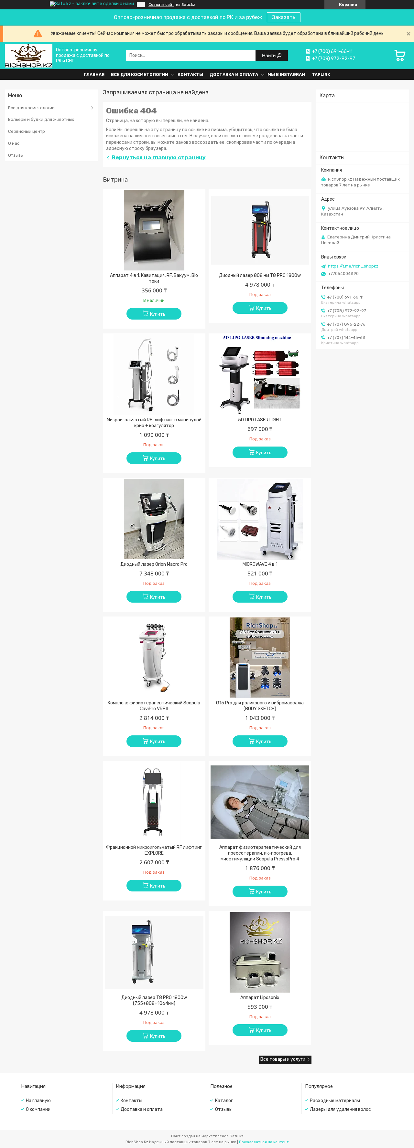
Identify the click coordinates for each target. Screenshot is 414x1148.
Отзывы (16, 155)
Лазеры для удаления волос (340, 1109)
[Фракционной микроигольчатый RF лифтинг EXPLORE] (154, 802)
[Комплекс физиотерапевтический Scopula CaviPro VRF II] (154, 657)
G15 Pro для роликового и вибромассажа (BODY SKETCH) (260, 705)
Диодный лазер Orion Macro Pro (154, 564)
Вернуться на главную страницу (159, 157)
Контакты (190, 74)
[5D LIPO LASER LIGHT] (260, 374)
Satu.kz (236, 1136)
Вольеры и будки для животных (41, 119)
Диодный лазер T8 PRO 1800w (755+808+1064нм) (154, 1000)
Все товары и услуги (282, 1059)
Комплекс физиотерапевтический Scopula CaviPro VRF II (154, 705)
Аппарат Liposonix (259, 997)
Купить (157, 314)
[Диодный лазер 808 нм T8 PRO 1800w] (260, 230)
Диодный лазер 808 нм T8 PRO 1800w (260, 275)
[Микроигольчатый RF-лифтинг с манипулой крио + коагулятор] (154, 374)
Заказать (283, 17)
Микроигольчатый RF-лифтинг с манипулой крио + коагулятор (154, 422)
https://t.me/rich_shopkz (353, 266)
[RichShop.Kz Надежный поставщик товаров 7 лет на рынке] (28, 55)
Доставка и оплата (234, 74)
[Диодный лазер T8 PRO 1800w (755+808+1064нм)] (154, 952)
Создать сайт (161, 4)
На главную (38, 1100)
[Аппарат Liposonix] (260, 952)
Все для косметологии (139, 74)
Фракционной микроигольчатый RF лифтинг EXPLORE (154, 850)
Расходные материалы (335, 1100)
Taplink (321, 74)
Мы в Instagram (286, 74)
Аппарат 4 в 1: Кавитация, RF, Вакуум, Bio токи (154, 278)
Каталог (224, 1100)
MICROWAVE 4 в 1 (260, 564)
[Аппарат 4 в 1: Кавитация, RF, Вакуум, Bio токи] (154, 230)
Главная (94, 74)
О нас (13, 143)
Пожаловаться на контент (264, 1142)
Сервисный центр (26, 131)
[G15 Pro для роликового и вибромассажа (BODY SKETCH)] (260, 657)
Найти (269, 55)
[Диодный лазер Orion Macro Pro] (154, 519)
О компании (38, 1109)
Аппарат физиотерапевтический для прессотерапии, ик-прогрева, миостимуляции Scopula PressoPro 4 (260, 853)
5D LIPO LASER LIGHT (260, 420)
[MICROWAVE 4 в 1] (260, 519)
